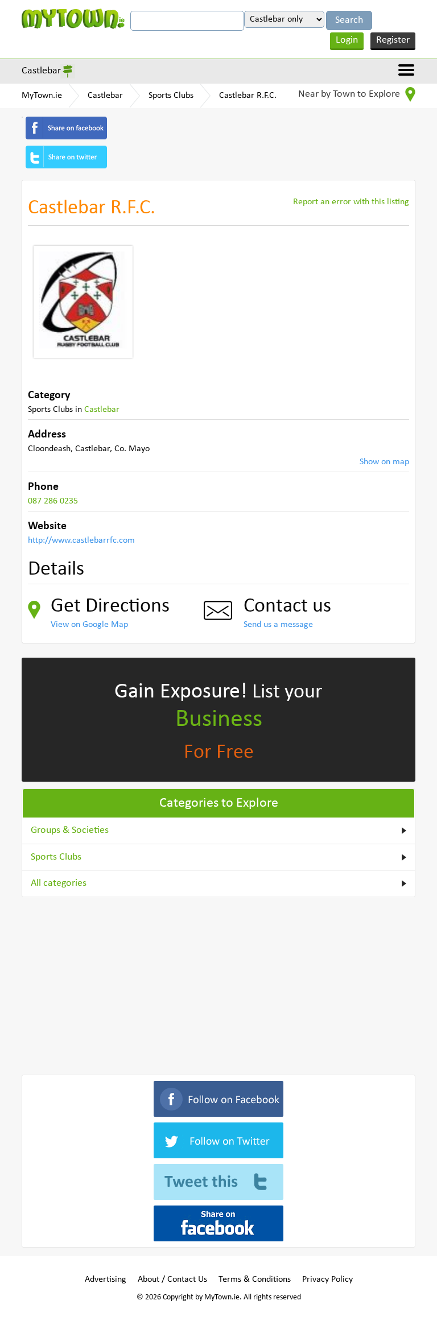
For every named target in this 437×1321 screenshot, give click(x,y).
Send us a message (278, 624)
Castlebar (41, 70)
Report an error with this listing (351, 202)
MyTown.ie (42, 95)
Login (347, 40)
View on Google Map (89, 624)
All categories (58, 883)
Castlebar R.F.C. (248, 95)
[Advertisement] (218, 983)
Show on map (384, 462)
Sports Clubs (171, 95)
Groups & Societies (70, 830)
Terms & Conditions (254, 1279)
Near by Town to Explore (350, 94)
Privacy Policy (327, 1279)
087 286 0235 (53, 501)
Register (393, 40)
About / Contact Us (172, 1279)
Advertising (105, 1279)
